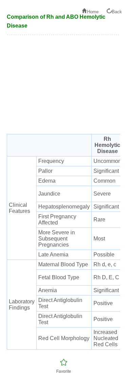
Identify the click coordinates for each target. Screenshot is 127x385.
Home (93, 11)
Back (117, 11)
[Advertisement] (63, 88)
